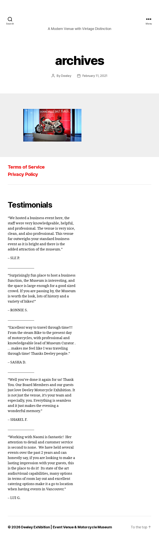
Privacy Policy (23, 174)
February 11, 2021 (94, 76)
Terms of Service (26, 167)
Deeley (66, 76)
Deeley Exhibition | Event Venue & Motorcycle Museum (66, 527)
